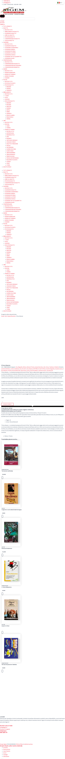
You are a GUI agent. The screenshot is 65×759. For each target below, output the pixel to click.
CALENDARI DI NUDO (9, 58)
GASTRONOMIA (9, 147)
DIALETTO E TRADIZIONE (12, 143)
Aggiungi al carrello (7, 404)
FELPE (6, 97)
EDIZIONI (7, 124)
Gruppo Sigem (3, 744)
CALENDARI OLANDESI (10, 49)
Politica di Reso (19, 744)
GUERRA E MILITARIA (11, 149)
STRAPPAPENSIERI (7, 60)
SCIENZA (8, 161)
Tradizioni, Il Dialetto (54, 367)
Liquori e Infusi (5, 626)
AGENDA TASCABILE (9, 76)
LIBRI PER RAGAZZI (10, 154)
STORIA (8, 165)
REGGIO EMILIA (9, 117)
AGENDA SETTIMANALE (10, 74)
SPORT (8, 163)
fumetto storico (59, 369)
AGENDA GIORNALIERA (10, 72)
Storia (47, 367)
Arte (17, 367)
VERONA (8, 119)
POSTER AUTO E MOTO (10, 83)
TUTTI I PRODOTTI (7, 26)
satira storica (23, 370)
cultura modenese (15, 369)
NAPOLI (8, 110)
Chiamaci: (3, 731)
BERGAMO (8, 86)
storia (28, 370)
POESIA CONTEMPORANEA (12, 158)
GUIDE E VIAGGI (9, 151)
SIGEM (7, 126)
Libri (6, 316)
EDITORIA (35, 369)
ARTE (7, 136)
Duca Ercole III (23, 369)
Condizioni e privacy (28, 744)
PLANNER (7, 78)
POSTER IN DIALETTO (10, 37)
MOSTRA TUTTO (8, 30)
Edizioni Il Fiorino (31, 367)
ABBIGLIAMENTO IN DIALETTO (12, 31)
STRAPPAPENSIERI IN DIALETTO (12, 38)
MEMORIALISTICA (10, 135)
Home (2, 316)
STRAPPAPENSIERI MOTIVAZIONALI (13, 65)
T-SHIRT (7, 95)
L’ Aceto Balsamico (7, 587)
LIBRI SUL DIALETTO (9, 35)
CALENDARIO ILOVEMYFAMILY (11, 47)
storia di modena (34, 370)
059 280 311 (3, 732)
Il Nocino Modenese (7, 548)
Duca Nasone (30, 369)
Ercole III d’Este (41, 369)
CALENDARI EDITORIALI (10, 51)
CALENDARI (5, 42)
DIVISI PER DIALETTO (10, 101)
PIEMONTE (8, 90)
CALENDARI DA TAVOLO (10, 54)
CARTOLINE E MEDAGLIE (11, 140)
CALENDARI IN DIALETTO (10, 33)
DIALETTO (5, 28)
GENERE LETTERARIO (10, 129)
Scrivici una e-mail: (6, 725)
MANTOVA (8, 106)
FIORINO (8, 127)
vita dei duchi (50, 370)
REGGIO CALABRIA (10, 115)
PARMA (8, 111)
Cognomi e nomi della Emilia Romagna (12, 509)
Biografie (20, 367)
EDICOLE (8, 145)
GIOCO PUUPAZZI (7, 167)
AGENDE (5, 69)
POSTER (5, 79)
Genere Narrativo (11, 316)
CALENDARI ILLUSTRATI (10, 53)
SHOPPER (7, 99)
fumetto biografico (50, 369)
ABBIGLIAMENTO (7, 92)
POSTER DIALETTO (9, 85)
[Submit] (2, 16)
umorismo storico (42, 370)
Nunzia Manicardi (16, 370)
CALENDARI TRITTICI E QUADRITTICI (13, 56)
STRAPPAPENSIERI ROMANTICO (12, 67)
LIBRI (4, 120)
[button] (2, 477)
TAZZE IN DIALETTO (9, 40)
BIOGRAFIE (8, 138)
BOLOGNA (8, 104)
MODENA (8, 88)
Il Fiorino (10, 370)
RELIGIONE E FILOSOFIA (11, 159)
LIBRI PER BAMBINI (10, 152)
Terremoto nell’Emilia (7, 471)
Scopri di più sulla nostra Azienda (11, 746)
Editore (24, 367)
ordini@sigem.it (3, 727)
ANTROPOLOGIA (10, 133)
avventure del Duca (5, 369)
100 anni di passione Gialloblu (9, 664)
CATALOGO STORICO (11, 142)
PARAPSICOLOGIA (10, 156)
